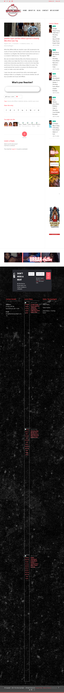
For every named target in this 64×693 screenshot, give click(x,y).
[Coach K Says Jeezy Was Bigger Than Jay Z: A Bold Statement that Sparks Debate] (29, 124)
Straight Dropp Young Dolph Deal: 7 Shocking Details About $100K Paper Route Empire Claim (35, 308)
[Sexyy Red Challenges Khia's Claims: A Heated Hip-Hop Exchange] (20, 124)
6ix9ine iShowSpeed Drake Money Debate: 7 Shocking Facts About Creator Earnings (34, 562)
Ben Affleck (15, 101)
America (9, 101)
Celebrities (23, 43)
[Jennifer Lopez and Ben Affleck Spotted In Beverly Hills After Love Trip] (22, 30)
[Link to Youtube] (9, 1)
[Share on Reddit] (34, 110)
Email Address (54, 194)
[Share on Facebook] (6, 110)
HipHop (26, 101)
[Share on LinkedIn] (22, 110)
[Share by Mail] (39, 110)
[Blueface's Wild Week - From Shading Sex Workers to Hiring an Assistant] (38, 124)
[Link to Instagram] (12, 1)
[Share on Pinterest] (18, 110)
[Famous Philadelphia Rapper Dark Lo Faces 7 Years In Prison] (1, 346)
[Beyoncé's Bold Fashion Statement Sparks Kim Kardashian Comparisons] (34, 124)
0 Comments (15, 43)
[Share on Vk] (30, 110)
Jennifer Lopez (31, 101)
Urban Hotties (46, 307)
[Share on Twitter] (10, 110)
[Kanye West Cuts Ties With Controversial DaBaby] (62, 346)
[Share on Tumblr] (26, 110)
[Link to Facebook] (7, 1)
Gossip (28, 43)
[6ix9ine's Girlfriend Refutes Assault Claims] (15, 124)
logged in (14, 149)
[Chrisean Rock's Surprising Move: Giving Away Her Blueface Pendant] (6, 124)
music (37, 101)
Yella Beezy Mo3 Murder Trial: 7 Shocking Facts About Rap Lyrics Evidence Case (35, 434)
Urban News (46, 304)
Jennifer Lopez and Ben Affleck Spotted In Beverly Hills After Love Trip (21, 39)
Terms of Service (47, 687)
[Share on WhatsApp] (14, 110)
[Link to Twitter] (4, 1)
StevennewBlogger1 (8, 45)
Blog (54, 26)
